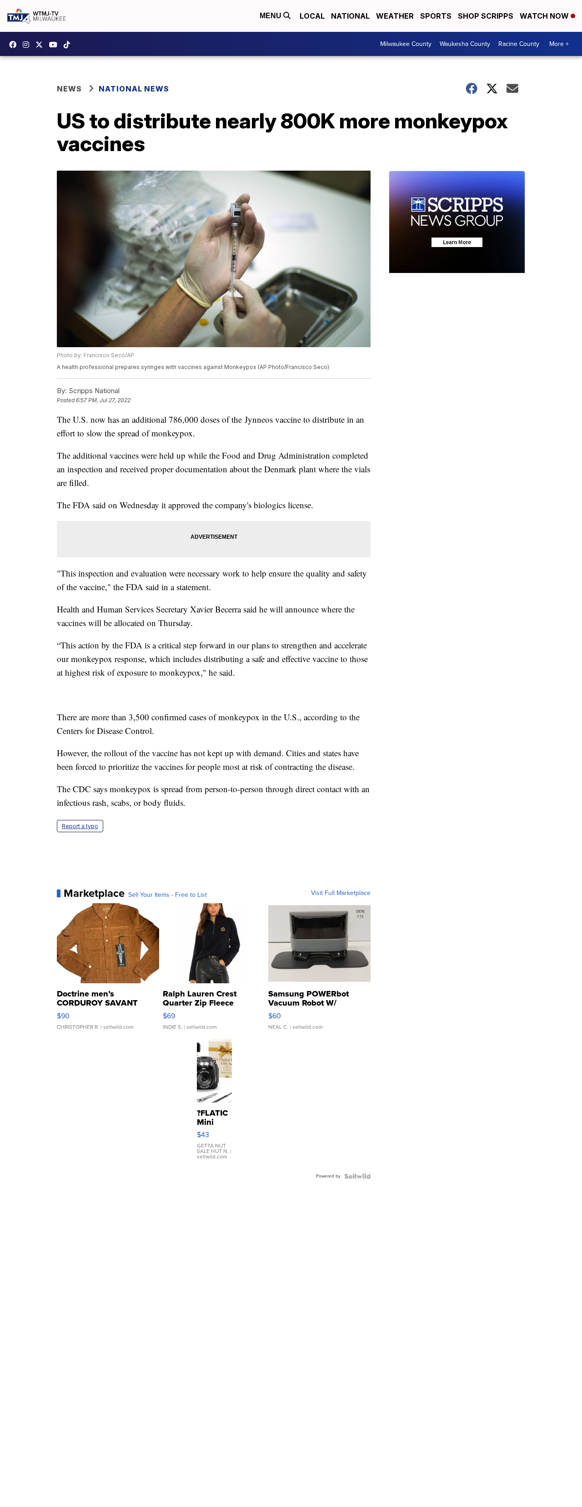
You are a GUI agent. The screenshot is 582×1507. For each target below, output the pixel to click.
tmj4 (15, 44)
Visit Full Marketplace (341, 893)
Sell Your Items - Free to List (167, 895)
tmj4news (28, 44)
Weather (395, 15)
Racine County (518, 44)
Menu (271, 16)
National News (134, 88)
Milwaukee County (405, 44)
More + (559, 44)
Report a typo (80, 826)
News (69, 88)
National (350, 15)
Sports (436, 15)
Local (312, 15)
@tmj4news (69, 44)
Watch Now (545, 15)
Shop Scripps (485, 15)
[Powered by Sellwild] (357, 1176)
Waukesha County (465, 44)
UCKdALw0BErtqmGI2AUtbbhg (55, 44)
